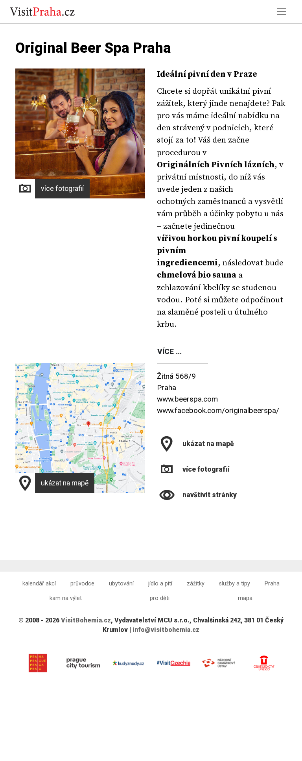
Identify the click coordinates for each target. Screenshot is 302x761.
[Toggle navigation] (282, 11)
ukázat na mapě (64, 483)
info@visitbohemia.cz (166, 629)
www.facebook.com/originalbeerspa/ (218, 410)
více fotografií (62, 189)
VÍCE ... (169, 351)
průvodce (82, 583)
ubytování (121, 583)
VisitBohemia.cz (86, 620)
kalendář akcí (39, 583)
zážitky (195, 583)
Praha (272, 583)
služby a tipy (234, 583)
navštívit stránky (209, 495)
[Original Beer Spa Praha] (158, 514)
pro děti (159, 598)
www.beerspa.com (187, 399)
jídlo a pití (160, 583)
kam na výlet (66, 598)
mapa (245, 598)
